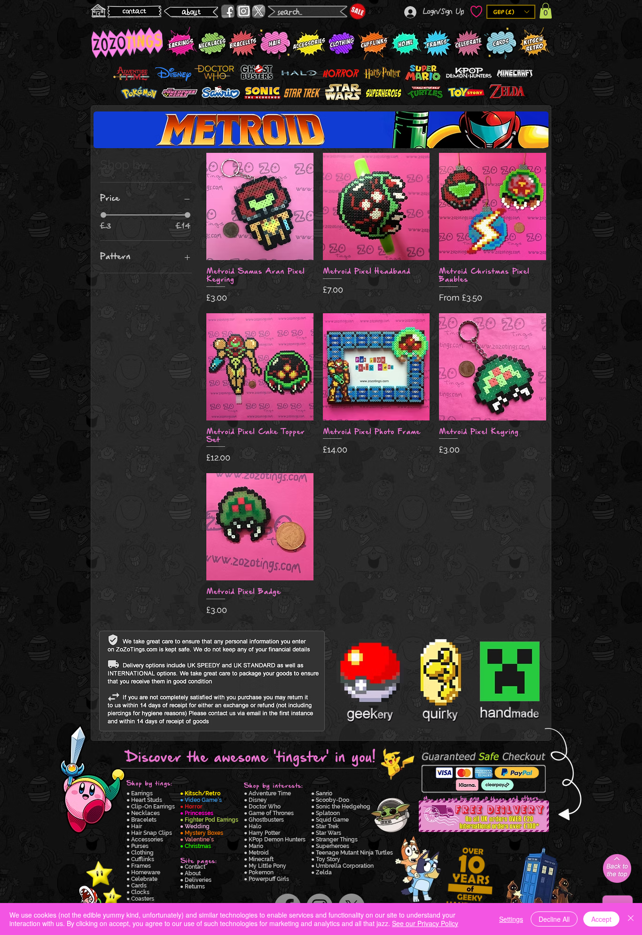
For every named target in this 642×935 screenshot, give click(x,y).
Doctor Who (265, 806)
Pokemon (261, 872)
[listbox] (510, 12)
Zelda (324, 872)
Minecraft (261, 859)
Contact (195, 867)
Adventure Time (270, 793)
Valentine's (199, 839)
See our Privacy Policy (425, 923)
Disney (258, 800)
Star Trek (327, 826)
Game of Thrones (271, 813)
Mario (256, 846)
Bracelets (144, 819)
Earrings (142, 793)
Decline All (554, 919)
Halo (255, 826)
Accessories (147, 839)
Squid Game (332, 819)
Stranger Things (337, 839)
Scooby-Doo (332, 800)
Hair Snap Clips (151, 833)
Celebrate (144, 879)
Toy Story (328, 859)
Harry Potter (264, 833)
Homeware (145, 872)
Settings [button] (511, 919)
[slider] (103, 215)
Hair (136, 826)
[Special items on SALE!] (357, 11)
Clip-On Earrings (153, 806)
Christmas (198, 846)
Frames (141, 866)
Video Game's (203, 800)
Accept (601, 919)
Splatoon (328, 813)
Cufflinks (142, 859)
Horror (194, 806)
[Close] (630, 919)
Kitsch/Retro (202, 793)
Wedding (197, 826)
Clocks (140, 892)
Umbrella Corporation (345, 866)
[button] (510, 12)
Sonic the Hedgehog (343, 806)
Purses (140, 846)
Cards (139, 885)
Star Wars (328, 833)
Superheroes (332, 846)
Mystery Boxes (204, 833)
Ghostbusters (266, 819)
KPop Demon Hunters (277, 839)
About (193, 873)
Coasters (142, 898)
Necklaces (145, 813)
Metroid (259, 852)
